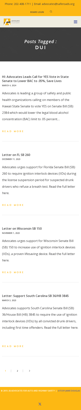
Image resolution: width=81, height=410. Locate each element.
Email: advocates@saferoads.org (54, 4)
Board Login (37, 12)
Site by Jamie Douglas (69, 390)
